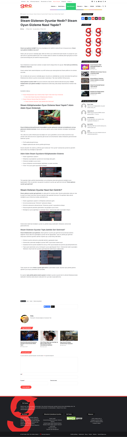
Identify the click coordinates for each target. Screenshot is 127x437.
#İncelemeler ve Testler (46, 1)
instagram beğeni (97, 423)
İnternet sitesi (53, 380)
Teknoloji (79, 6)
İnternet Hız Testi (52, 427)
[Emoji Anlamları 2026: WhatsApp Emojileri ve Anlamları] (85, 67)
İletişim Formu (60, 407)
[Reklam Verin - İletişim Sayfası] (88, 32)
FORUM (92, 6)
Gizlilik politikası (74, 434)
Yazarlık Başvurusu (102, 434)
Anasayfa (23, 14)
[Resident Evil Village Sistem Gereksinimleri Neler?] (85, 93)
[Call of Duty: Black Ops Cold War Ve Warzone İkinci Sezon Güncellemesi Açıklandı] (49, 336)
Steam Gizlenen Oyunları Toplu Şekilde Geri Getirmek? (39, 101)
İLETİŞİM (98, 6)
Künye (86, 434)
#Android (23, 1)
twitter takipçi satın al (96, 418)
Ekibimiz (95, 434)
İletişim (90, 434)
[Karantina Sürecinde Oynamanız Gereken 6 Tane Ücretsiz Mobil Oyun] (29, 336)
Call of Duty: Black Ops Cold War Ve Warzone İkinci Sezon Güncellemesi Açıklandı (49, 344)
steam (31, 301)
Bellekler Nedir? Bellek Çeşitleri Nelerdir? (52, 424)
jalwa (88, 130)
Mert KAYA (90, 124)
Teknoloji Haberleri (45, 434)
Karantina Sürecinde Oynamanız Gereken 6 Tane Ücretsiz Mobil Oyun (29, 343)
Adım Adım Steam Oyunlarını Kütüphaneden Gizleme (39, 97)
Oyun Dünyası (70, 6)
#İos (28, 1)
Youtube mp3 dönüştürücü (52, 429)
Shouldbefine (90, 117)
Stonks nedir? (52, 418)
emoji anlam (52, 426)
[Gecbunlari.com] (26, 6)
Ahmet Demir (90, 111)
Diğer (85, 6)
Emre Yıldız (90, 104)
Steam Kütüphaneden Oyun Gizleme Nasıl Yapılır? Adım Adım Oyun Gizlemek (43, 94)
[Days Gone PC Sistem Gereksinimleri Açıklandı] (69, 336)
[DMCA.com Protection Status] (71, 419)
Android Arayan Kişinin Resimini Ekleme (52, 423)
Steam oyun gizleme (37, 301)
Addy (23, 29)
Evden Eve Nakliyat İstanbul (96, 421)
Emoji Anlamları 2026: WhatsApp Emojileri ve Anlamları (96, 66)
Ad (22, 374)
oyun (28, 301)
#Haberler (63, 1)
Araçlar (69, 1)
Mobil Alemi (61, 6)
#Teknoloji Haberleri (34, 1)
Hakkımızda (81, 434)
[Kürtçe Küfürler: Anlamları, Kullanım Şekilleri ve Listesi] (85, 80)
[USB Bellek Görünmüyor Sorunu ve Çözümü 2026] (85, 74)
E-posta (23, 380)
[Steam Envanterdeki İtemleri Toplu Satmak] (85, 87)
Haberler (53, 6)
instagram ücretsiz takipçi (96, 420)
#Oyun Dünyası (56, 1)
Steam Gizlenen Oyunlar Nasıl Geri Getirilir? (34, 99)
